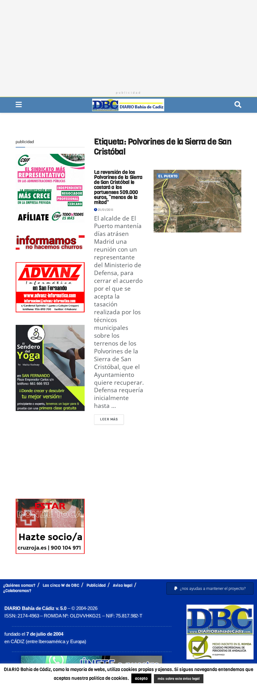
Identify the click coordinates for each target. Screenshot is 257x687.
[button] (210, 588)
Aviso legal (122, 585)
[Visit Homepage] (128, 105)
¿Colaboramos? (17, 590)
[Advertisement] (128, 44)
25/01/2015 (105, 210)
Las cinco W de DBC (61, 585)
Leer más (112, 418)
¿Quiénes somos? (19, 585)
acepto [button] (141, 678)
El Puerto (168, 176)
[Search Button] (237, 105)
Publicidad (96, 585)
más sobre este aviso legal (179, 678)
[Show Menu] (19, 105)
